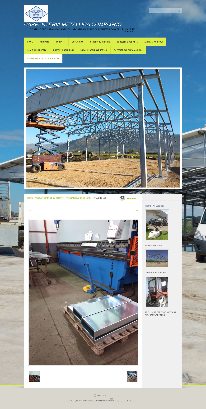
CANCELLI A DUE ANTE (127, 41)
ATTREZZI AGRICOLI (154, 41)
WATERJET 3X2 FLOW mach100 (128, 50)
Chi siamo (44, 41)
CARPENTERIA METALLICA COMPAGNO (73, 24)
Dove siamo (78, 41)
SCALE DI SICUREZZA (37, 50)
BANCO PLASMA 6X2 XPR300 (93, 50)
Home (30, 41)
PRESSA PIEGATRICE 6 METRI (78, 198)
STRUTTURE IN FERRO (100, 41)
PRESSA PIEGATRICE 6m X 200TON (43, 58)
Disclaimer (133, 401)
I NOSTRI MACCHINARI (63, 50)
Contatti (60, 41)
